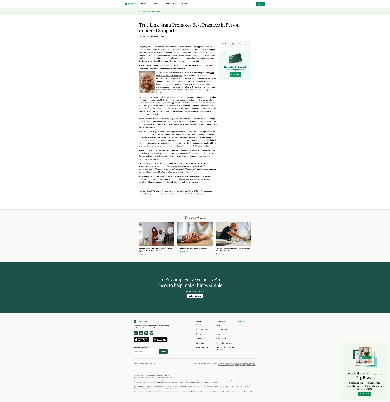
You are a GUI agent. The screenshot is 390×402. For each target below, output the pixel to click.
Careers (199, 334)
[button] (144, 3)
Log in (251, 4)
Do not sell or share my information (225, 348)
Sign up (260, 4)
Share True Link (202, 347)
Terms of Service (194, 363)
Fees (218, 334)
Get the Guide (365, 394)
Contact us (241, 321)
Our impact (200, 343)
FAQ (218, 325)
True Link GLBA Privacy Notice (217, 363)
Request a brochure (224, 343)
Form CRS (242, 365)
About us (199, 325)
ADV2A (237, 365)
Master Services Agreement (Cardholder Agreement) (241, 363)
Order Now (235, 74)
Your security (221, 329)
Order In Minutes (195, 296)
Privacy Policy (204, 363)
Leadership (200, 338)
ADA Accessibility (251, 365)
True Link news (202, 329)
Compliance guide (223, 338)
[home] (130, 4)
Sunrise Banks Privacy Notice (226, 365)
